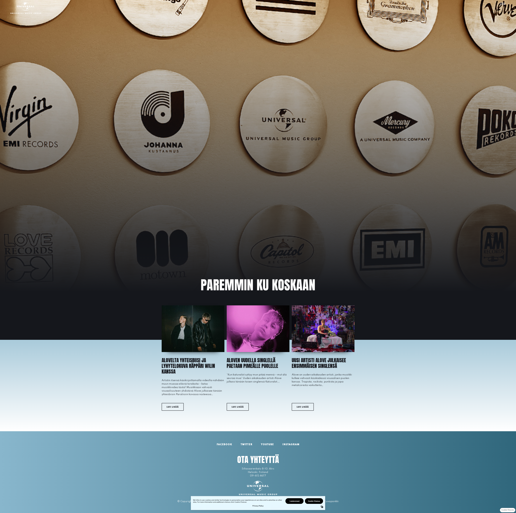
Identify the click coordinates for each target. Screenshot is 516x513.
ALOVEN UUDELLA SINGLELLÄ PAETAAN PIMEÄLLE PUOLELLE (252, 363)
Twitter (246, 444)
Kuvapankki (331, 501)
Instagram (290, 444)
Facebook (224, 444)
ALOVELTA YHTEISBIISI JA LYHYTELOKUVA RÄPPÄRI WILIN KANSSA (188, 365)
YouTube (267, 444)
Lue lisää (173, 407)
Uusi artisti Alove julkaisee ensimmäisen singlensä (319, 363)
